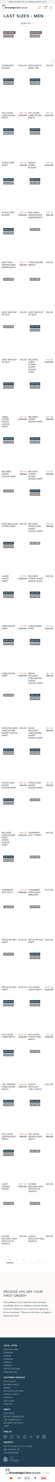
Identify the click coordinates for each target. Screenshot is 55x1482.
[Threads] (18, 1437)
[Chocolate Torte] (12, 60)
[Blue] (3, 828)
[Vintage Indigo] (34, 207)
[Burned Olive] (3, 108)
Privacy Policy (12, 1394)
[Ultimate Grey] (16, 307)
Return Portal (11, 1385)
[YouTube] (24, 1437)
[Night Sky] (20, 60)
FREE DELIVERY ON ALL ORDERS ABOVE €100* (27, 2)
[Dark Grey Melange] (38, 60)
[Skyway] (30, 412)
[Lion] (25, 60)
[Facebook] (5, 1437)
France (7, 1356)
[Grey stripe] (34, 982)
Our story (9, 1413)
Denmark (8, 1353)
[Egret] (12, 621)
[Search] (39, 7)
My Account (10, 1381)
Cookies (8, 1397)
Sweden (8, 1365)
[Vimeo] (37, 1437)
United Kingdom (12, 1369)
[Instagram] (11, 1437)
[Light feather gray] (3, 60)
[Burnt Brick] (43, 207)
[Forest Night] (16, 60)
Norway (8, 1362)
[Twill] (7, 207)
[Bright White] (34, 60)
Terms (7, 1388)
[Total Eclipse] (30, 60)
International (11, 1349)
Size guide (9, 1401)
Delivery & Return (13, 1391)
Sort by (26, 23)
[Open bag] (45, 7)
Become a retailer (13, 1423)
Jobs (6, 1426)
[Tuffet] (3, 307)
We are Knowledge (14, 1416)
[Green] (7, 828)
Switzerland (10, 1372)
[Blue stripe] (30, 982)
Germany (8, 1359)
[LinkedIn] (44, 1437)
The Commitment (12, 1420)
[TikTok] (31, 1437)
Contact (8, 1404)
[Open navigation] (50, 7)
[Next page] (45, 1260)
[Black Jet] (7, 60)
